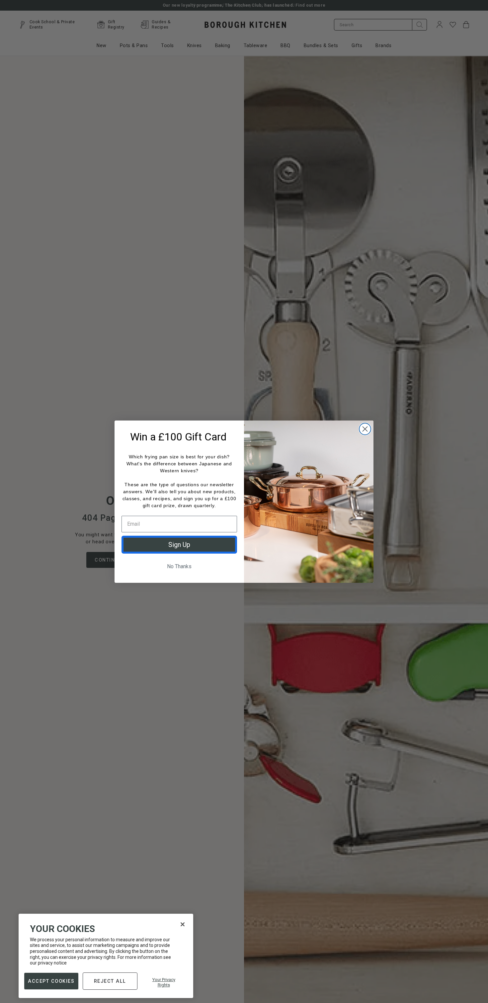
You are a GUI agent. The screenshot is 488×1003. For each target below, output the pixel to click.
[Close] (182, 924)
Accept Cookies (51, 980)
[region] (106, 956)
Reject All (110, 980)
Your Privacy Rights (163, 982)
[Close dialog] (365, 429)
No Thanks (179, 566)
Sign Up (179, 545)
